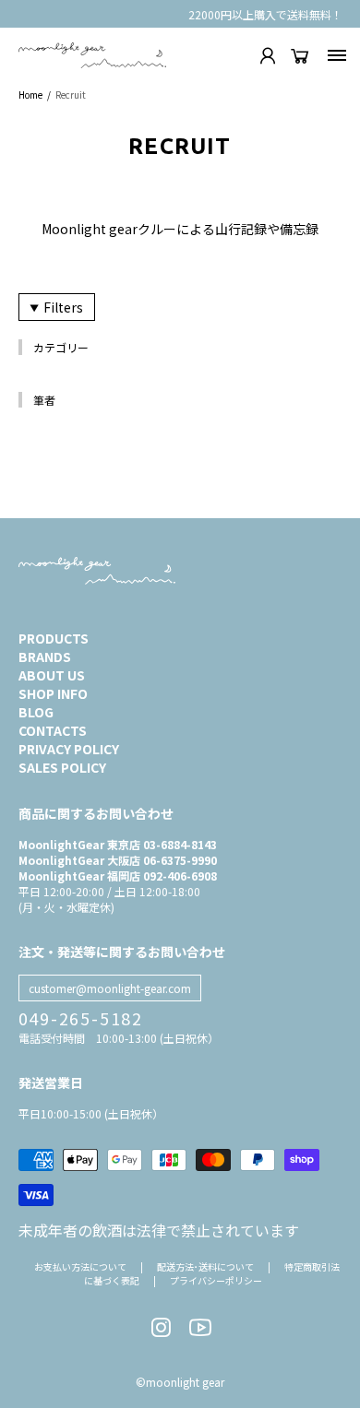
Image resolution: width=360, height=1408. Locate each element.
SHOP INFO (53, 693)
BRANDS (44, 656)
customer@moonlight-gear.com (110, 988)
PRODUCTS (53, 638)
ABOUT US (51, 675)
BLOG (36, 712)
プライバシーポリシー (216, 1280)
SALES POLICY (62, 767)
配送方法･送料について (205, 1266)
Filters (63, 307)
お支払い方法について (80, 1266)
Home (30, 94)
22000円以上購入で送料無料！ (265, 14)
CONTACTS (52, 730)
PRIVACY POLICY (68, 748)
